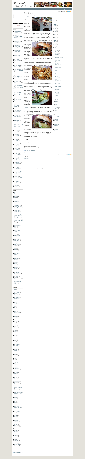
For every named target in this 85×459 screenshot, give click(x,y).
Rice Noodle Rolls (17, 411)
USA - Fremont (16, 149)
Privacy (63, 9)
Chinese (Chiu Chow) (17, 206)
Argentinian (16, 196)
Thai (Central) (16, 272)
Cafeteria (15, 317)
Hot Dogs (15, 363)
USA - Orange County (17, 164)
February (56, 107)
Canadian (15, 202)
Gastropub (15, 355)
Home (15, 9)
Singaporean (16, 267)
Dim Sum (15, 339)
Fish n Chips (16, 346)
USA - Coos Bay (16, 144)
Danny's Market (57, 98)
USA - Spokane (16, 181)
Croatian (15, 222)
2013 (55, 41)
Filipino (15, 227)
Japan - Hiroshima (17, 116)
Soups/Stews (16, 421)
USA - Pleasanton (17, 168)
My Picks (57, 9)
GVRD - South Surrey (17, 82)
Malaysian (15, 257)
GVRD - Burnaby (17, 60)
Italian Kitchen (57, 74)
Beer (15, 307)
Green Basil (57, 92)
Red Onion (28, 13)
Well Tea (56, 76)
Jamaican (15, 249)
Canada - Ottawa (17, 45)
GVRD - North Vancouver (18, 74)
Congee (15, 331)
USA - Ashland (16, 130)
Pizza (15, 402)
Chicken (15, 326)
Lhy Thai (56, 99)
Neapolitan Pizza (17, 394)
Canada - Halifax (17, 35)
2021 (55, 30)
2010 (55, 46)
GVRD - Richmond (17, 81)
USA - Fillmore (16, 148)
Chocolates (16, 327)
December (57, 48)
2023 (55, 27)
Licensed (15, 378)
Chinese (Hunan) (17, 211)
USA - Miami (16, 157)
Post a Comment (26, 158)
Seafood (15, 415)
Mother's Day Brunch (17, 393)
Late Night (15, 377)
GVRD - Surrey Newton (18, 92)
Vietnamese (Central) (17, 278)
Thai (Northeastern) (17, 273)
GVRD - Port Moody (17, 80)
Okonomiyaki (16, 396)
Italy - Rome (16, 115)
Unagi (15, 439)
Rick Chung (56, 130)
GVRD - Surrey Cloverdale (18, 85)
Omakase (15, 397)
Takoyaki (15, 431)
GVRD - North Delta (17, 72)
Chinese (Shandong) (17, 214)
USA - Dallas (16, 145)
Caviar (15, 322)
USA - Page (16, 167)
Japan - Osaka (16, 119)
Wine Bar (15, 443)
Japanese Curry (16, 368)
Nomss (55, 126)
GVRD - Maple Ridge (17, 69)
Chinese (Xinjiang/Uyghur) (18, 220)
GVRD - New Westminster (18, 70)
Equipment (49, 9)
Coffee (15, 330)
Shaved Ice (16, 419)
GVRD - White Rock (17, 110)
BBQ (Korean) (16, 298)
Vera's (35, 89)
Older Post (50, 159)
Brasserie (15, 311)
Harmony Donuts (58, 67)
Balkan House (57, 60)
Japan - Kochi (16, 117)
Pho (14, 401)
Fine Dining (16, 345)
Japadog (26, 107)
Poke (15, 403)
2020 (55, 31)
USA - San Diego (17, 173)
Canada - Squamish (17, 47)
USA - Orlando (16, 166)
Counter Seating (16, 332)
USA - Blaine (16, 139)
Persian (15, 263)
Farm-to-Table (16, 344)
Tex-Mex (15, 271)
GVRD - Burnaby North (18, 61)
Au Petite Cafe (57, 93)
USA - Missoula (16, 158)
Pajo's (56, 96)
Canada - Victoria (17, 50)
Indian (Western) (17, 244)
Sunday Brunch (16, 426)
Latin (15, 254)
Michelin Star (16, 389)
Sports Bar (15, 424)
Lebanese (15, 255)
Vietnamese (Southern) (18, 281)
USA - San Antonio (17, 172)
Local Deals (35, 9)
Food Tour (15, 350)
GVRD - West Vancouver (18, 107)
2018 (55, 34)
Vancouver (16, 186)
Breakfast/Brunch (17, 312)
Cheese (15, 325)
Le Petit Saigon (57, 66)
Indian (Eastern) (16, 236)
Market (56, 70)
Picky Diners (56, 129)
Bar (14, 306)
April (56, 104)
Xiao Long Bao (16, 445)
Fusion (15, 354)
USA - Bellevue (16, 135)
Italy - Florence (16, 111)
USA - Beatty (16, 134)
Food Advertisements (32, 168)
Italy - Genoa (16, 112)
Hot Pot (15, 364)
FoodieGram (56, 119)
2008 (55, 110)
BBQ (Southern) (16, 299)
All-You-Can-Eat (16, 292)
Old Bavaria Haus (58, 86)
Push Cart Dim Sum (17, 407)
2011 (55, 44)
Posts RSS (28, 9)
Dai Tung (56, 58)
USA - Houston (16, 153)
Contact (42, 9)
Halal (15, 359)
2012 (55, 43)
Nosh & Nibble (56, 128)
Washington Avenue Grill (59, 57)
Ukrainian (15, 277)
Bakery (15, 302)
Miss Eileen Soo (56, 124)
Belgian (15, 198)
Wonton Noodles (17, 444)
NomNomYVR (56, 125)
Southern (15, 268)
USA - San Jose (16, 176)
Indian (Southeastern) (17, 241)
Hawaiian (15, 234)
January (56, 108)
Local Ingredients (17, 381)
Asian (15, 197)
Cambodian (16, 201)
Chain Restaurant (17, 323)
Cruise (15, 335)
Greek (15, 232)
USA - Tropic (16, 185)
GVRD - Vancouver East (18, 103)
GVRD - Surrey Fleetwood (18, 87)
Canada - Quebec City (17, 46)
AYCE (15, 289)
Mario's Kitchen (57, 83)
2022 (55, 28)
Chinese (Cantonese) (17, 205)
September (57, 53)
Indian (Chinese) (17, 235)
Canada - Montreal (17, 41)
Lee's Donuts (57, 89)
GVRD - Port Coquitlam (18, 77)
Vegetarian (16, 441)
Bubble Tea (16, 313)
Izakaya (15, 367)
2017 (55, 35)
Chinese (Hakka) (17, 210)
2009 (55, 47)
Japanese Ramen (17, 369)
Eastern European (17, 225)
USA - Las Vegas (17, 154)
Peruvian (15, 264)
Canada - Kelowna (17, 38)
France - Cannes (17, 55)
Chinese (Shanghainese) (18, 215)
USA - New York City (17, 162)
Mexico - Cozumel (17, 126)
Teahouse (15, 435)
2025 (55, 24)
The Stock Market (58, 90)
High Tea (15, 360)
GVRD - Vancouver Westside (33, 16)
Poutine (15, 405)
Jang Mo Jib (43, 130)
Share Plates (16, 417)
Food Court (16, 349)
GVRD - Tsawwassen (17, 99)
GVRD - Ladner (16, 66)
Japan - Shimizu (16, 120)
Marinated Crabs (17, 383)
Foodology (56, 120)
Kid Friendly (16, 372)
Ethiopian (15, 226)
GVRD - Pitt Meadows (17, 76)
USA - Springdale (17, 182)
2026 (55, 22)
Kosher (15, 376)
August (56, 54)
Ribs (14, 410)
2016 (55, 37)
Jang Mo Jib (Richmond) (59, 77)
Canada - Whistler (17, 51)
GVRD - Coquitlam (17, 65)
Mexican (15, 259)
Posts (16, 15)
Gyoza (15, 358)
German (15, 231)
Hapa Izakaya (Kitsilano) (59, 82)
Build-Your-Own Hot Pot (18, 315)
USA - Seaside (16, 178)
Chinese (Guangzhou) (17, 207)
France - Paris (16, 59)
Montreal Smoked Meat (18, 392)
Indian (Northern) (17, 239)
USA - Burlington (17, 143)
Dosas (15, 341)
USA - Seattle (16, 180)
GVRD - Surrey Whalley (18, 97)
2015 (55, 38)
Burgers (15, 316)
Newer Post (26, 159)
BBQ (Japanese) (17, 297)
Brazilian (15, 200)
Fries (15, 353)
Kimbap (15, 373)
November (57, 50)
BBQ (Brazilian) (16, 294)
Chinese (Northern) (17, 212)
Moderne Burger (30, 89)
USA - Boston (16, 140)
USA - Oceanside (17, 163)
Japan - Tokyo (16, 121)
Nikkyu (56, 73)
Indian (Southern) (17, 243)
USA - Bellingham (17, 136)
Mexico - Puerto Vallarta (18, 127)
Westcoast (15, 283)
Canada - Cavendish (17, 32)
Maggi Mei (56, 121)
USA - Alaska (16, 129)
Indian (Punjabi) (16, 240)
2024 (55, 25)
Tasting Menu (16, 434)
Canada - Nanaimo (17, 42)
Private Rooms (16, 406)
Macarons (15, 382)
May (56, 102)
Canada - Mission (17, 40)
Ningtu (56, 61)
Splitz (39, 89)
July (56, 56)
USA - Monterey (16, 159)
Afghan (15, 192)
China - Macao (16, 54)
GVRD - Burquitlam (17, 64)
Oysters (15, 398)
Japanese (15, 250)
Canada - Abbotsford (17, 31)
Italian (15, 248)
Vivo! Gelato (36, 135)
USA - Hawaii (16, 150)
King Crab (15, 374)
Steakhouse (16, 425)
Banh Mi (15, 303)
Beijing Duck (16, 308)
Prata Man (56, 95)
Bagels (15, 301)
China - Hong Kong (17, 52)
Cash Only (15, 321)
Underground (16, 440)
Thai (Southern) (16, 276)
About (21, 9)
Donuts (15, 340)
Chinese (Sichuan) (17, 217)
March (56, 105)
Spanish (15, 269)
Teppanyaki (16, 436)
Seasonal (15, 416)
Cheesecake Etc (58, 80)
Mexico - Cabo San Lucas (18, 124)
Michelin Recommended (18, 387)
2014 (55, 40)
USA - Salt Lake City (17, 171)
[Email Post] (24, 152)
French (15, 229)
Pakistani (15, 262)
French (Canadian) (17, 230)
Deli (14, 336)
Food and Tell (56, 116)
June (56, 101)
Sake (15, 412)
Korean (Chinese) (17, 253)
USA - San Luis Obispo (18, 177)
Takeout (15, 430)
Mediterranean (16, 258)
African (15, 193)
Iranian (15, 246)
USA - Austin (16, 131)
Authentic (15, 293)
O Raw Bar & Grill (58, 64)
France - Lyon (16, 56)
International (16, 245)
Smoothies (16, 420)
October (56, 51)
